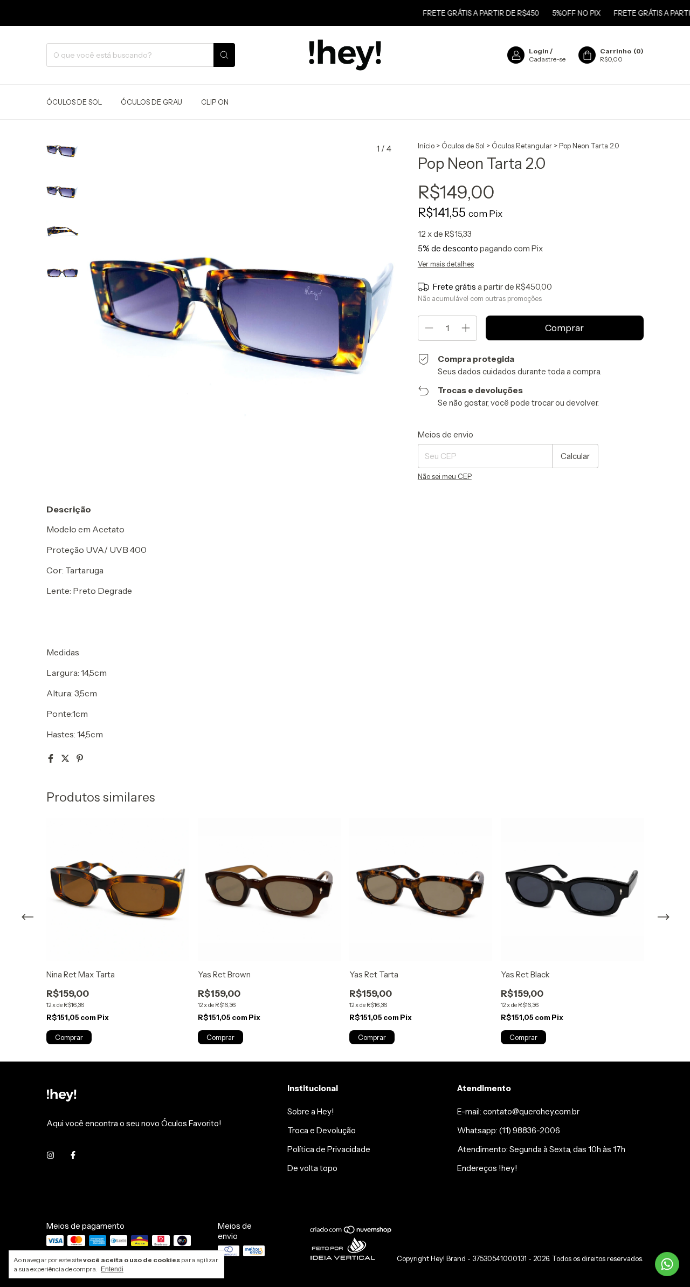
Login (539, 51)
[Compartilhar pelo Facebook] (51, 758)
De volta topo (312, 1168)
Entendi (112, 1269)
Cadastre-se (547, 59)
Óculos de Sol (463, 145)
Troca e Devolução (321, 1130)
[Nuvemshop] (351, 1231)
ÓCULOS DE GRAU (151, 102)
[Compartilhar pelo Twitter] (66, 758)
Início (426, 145)
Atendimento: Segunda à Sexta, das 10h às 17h (541, 1149)
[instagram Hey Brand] (50, 1155)
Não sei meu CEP (445, 476)
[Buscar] (224, 55)
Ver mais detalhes (446, 263)
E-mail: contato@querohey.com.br (518, 1111)
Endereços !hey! (487, 1168)
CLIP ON (215, 102)
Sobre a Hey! (310, 1111)
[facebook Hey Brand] (73, 1155)
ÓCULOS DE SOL (74, 102)
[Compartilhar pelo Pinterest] (79, 758)
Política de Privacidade (328, 1149)
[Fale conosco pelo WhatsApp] (667, 1264)
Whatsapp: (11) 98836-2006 (508, 1130)
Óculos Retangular (522, 145)
